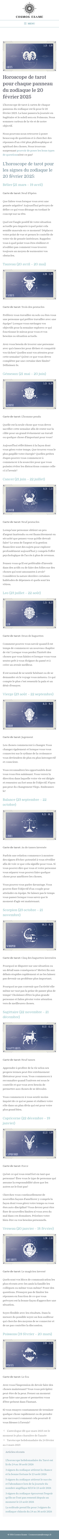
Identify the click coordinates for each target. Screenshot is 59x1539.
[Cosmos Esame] (29, 9)
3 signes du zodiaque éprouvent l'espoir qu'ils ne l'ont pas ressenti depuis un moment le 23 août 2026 (29, 1498)
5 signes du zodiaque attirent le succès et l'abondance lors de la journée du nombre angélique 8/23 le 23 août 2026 (28, 1484)
